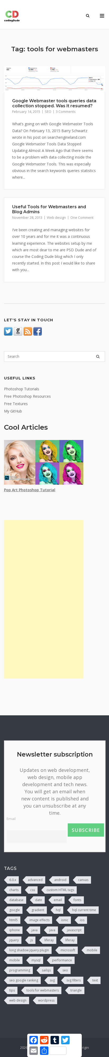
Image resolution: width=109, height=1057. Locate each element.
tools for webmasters (42, 990)
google (14, 910)
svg (52, 980)
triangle (76, 990)
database (16, 900)
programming (19, 970)
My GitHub (13, 411)
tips (12, 990)
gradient (37, 910)
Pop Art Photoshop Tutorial (29, 489)
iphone (14, 930)
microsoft (68, 950)
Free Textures (16, 403)
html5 (13, 920)
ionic (64, 920)
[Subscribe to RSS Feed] (28, 334)
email (58, 900)
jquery (14, 940)
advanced (35, 880)
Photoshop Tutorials (21, 388)
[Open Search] (87, 16)
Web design (56, 217)
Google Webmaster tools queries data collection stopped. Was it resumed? (54, 103)
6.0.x (12, 880)
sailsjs (46, 970)
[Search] (98, 356)
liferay (49, 940)
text (95, 980)
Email (11, 818)
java (34, 930)
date (38, 900)
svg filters (73, 980)
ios (82, 920)
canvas (83, 880)
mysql (35, 960)
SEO (48, 111)
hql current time (84, 910)
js (31, 940)
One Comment (81, 217)
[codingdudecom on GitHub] (18, 334)
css (32, 890)
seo (65, 970)
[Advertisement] (43, 599)
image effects (39, 920)
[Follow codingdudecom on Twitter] (8, 334)
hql (58, 910)
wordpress (46, 1000)
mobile (92, 950)
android (60, 880)
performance (62, 960)
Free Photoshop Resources (27, 396)
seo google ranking (23, 980)
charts (14, 890)
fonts (77, 900)
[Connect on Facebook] (37, 334)
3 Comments (66, 111)
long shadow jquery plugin (29, 950)
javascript (74, 930)
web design (17, 1000)
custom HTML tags (60, 890)
